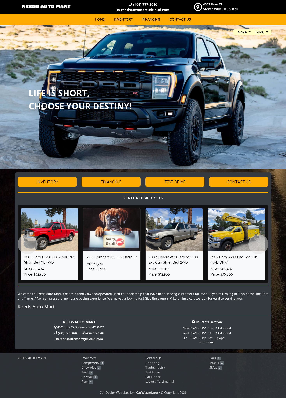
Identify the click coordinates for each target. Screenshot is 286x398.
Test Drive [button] (174, 181)
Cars (214, 358)
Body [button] (260, 32)
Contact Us (180, 19)
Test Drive (152, 372)
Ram (87, 381)
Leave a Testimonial (159, 381)
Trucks (216, 363)
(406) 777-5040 (144, 4)
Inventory (123, 19)
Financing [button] (111, 181)
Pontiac (89, 377)
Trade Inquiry (155, 367)
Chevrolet (90, 367)
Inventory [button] (47, 181)
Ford (87, 372)
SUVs (215, 367)
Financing (151, 19)
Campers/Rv (92, 363)
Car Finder (153, 377)
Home (100, 19)
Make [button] (243, 32)
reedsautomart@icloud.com (144, 9)
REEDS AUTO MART (46, 6)
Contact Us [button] (239, 181)
